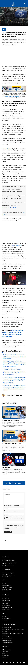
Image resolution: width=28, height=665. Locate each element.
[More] (5, 540)
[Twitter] (21, 663)
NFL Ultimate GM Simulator (8, 563)
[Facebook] (4, 663)
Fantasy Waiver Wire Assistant (9, 633)
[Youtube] (24, 663)
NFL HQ (4, 583)
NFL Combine (5, 602)
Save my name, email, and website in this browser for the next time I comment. (14, 527)
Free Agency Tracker (7, 587)
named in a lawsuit (16, 245)
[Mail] (10, 663)
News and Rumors (6, 585)
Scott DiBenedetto (16, 395)
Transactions (5, 591)
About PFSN (5, 651)
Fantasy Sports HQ (6, 627)
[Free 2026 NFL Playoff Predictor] (14, 412)
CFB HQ (4, 616)
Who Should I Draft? (7, 640)
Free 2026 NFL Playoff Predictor (10, 420)
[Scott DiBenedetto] (4, 395)
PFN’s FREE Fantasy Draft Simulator (11, 96)
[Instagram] (7, 663)
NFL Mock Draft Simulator (8, 560)
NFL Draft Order (6, 604)
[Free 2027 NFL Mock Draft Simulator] (14, 436)
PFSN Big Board (6, 605)
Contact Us (4, 653)
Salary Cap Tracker (6, 589)
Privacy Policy (5, 655)
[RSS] (14, 663)
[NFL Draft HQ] (14, 459)
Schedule (4, 620)
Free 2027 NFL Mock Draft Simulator (12, 444)
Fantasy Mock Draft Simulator (9, 629)
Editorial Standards (6, 649)
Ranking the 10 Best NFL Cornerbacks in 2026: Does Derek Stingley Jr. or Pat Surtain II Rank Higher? (14, 356)
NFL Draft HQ (6, 467)
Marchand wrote (6, 149)
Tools (4, 416)
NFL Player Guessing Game (8, 573)
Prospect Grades (6, 609)
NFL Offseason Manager (8, 565)
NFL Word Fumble (6, 576)
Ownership (5, 657)
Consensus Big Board (7, 607)
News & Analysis (6, 600)
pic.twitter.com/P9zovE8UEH (9, 208)
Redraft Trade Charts (7, 638)
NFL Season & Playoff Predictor (9, 562)
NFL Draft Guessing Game (8, 575)
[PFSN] (14, 3)
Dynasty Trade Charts (7, 637)
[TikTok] (17, 663)
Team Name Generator (7, 642)
